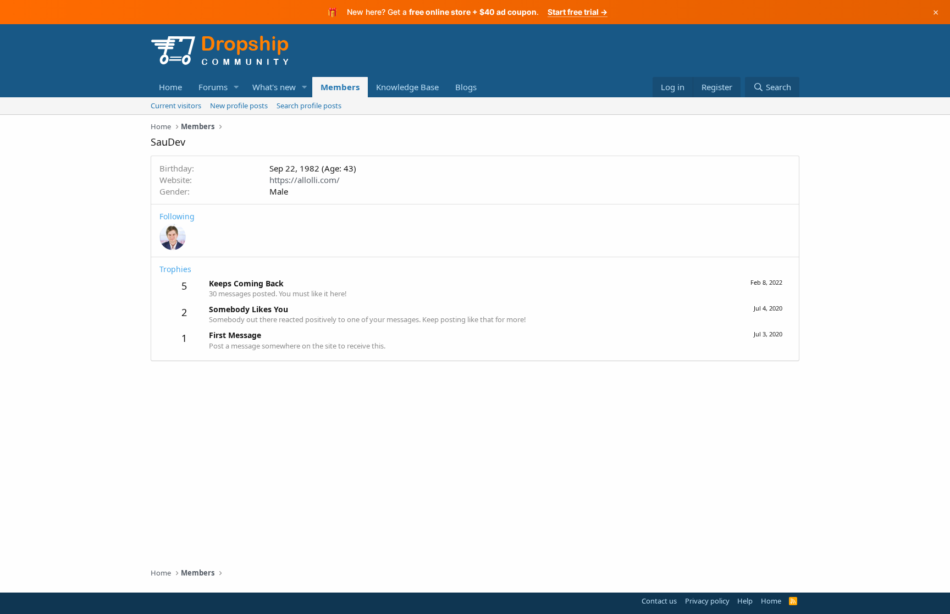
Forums (213, 86)
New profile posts (239, 105)
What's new (274, 86)
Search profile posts (309, 105)
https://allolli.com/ (304, 179)
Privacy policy (707, 601)
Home (170, 86)
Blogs (466, 86)
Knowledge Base (407, 86)
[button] (236, 87)
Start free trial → (577, 11)
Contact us (659, 601)
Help (745, 601)
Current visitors (176, 105)
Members (340, 86)
